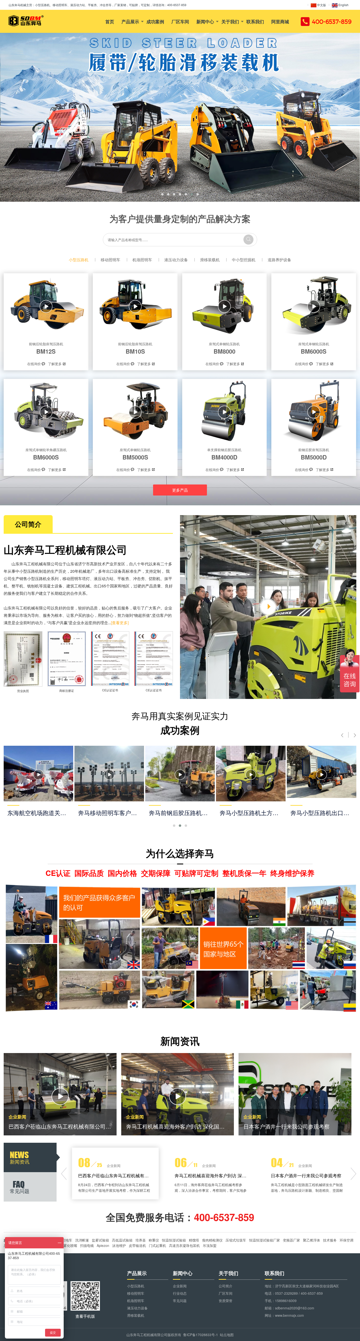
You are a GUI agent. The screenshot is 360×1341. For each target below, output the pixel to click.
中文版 (321, 5)
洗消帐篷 (82, 1240)
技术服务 (330, 1240)
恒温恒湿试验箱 (174, 1240)
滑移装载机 (210, 259)
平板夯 (123, 578)
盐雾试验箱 (100, 1240)
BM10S (135, 348)
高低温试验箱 (122, 1240)
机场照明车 (142, 259)
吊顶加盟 (209, 1245)
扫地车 (67, 1240)
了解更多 (55, 363)
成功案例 (155, 21)
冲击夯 (139, 578)
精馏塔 (194, 1240)
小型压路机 (78, 259)
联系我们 (255, 21)
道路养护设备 (279, 259)
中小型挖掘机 (243, 259)
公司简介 (225, 1285)
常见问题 (180, 1300)
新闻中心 (205, 21)
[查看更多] (120, 622)
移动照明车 (110, 259)
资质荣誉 (225, 1300)
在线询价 (34, 363)
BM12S (46, 348)
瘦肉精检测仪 (212, 1240)
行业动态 (180, 1293)
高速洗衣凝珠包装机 (184, 1245)
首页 (109, 21)
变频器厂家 (291, 1240)
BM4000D (224, 454)
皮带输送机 (137, 1245)
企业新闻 (180, 1285)
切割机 (154, 578)
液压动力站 (103, 578)
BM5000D (313, 454)
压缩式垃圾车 (236, 1240)
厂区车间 (180, 21)
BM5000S (135, 454)
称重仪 (154, 1240)
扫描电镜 (87, 1245)
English (343, 5)
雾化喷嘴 (70, 1245)
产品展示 (130, 21)
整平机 (17, 586)
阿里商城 (280, 21)
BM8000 (224, 348)
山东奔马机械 (17, 5)
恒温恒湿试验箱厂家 (264, 1240)
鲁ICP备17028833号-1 (200, 1334)
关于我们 (230, 21)
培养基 (140, 1240)
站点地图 (227, 1334)
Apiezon (103, 1245)
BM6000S (313, 348)
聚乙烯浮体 (311, 1240)
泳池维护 (119, 1245)
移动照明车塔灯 (76, 578)
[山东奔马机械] (26, 20)
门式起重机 (157, 1245)
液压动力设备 (176, 259)
